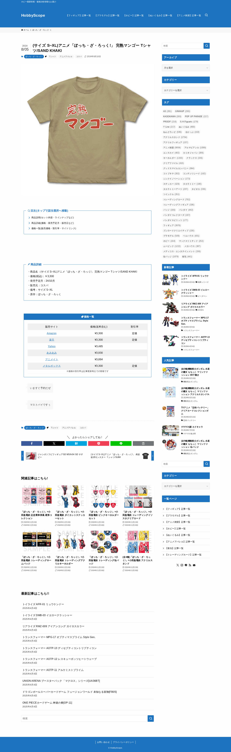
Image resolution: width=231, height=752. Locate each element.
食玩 (187, 256)
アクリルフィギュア (175, 142)
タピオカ (199, 189)
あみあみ (52, 352)
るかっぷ (192, 132)
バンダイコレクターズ (176, 215)
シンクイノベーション (176, 179)
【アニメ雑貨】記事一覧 (177, 522)
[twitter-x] (177, 565)
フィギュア (172, 225)
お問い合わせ (103, 742)
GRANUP (182, 111)
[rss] (190, 565)
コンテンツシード (194, 173)
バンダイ (186, 210)
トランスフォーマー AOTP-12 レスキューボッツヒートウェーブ (59, 661)
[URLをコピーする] (143, 443)
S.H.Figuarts (189, 121)
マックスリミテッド (191, 241)
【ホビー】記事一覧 (175, 528)
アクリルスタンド (175, 137)
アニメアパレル (66, 56)
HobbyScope (33, 15)
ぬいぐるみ (187, 127)
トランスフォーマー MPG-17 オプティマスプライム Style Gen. (58, 639)
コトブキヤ (171, 173)
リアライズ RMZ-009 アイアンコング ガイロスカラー (53, 628)
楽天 (51, 339)
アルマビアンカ (195, 147)
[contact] (194, 565)
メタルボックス (52, 366)
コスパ (79, 56)
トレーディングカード (176, 199)
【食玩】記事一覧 (174, 548)
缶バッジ (171, 256)
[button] (31, 443)
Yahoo (51, 346)
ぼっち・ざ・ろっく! (34, 56)
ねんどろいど (172, 132)
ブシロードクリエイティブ (178, 230)
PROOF (169, 121)
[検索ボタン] (206, 15)
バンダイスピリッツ (175, 220)
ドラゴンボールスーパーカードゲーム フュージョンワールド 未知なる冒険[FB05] (69, 694)
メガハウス (192, 246)
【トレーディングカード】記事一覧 (183, 554)
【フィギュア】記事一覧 (177, 509)
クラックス (194, 158)
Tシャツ (52, 56)
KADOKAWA (172, 116)
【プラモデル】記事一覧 (177, 515)
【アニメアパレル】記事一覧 (180, 541)
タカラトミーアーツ (175, 189)
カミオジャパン (193, 153)
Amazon (51, 333)
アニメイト (51, 359)
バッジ (169, 210)
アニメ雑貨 (172, 147)
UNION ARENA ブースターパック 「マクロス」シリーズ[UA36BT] (61, 683)
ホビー (169, 241)
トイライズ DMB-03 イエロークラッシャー (47, 617)
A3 (167, 111)
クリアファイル (173, 163)
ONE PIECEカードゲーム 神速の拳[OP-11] (47, 704)
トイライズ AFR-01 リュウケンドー (43, 606)
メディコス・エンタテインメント (182, 251)
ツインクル (171, 194)
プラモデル (171, 236)
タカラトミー (192, 184)
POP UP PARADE (196, 116)
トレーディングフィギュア (178, 204)
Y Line (169, 127)
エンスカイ (171, 153)
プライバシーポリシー (123, 742)
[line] (185, 565)
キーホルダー (173, 158)
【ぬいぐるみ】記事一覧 (177, 535)
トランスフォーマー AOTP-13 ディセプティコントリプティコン (59, 650)
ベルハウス (191, 236)
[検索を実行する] (151, 718)
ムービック (172, 246)
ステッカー (171, 184)
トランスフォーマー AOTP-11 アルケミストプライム (53, 672)
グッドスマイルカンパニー (178, 168)
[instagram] (181, 565)
